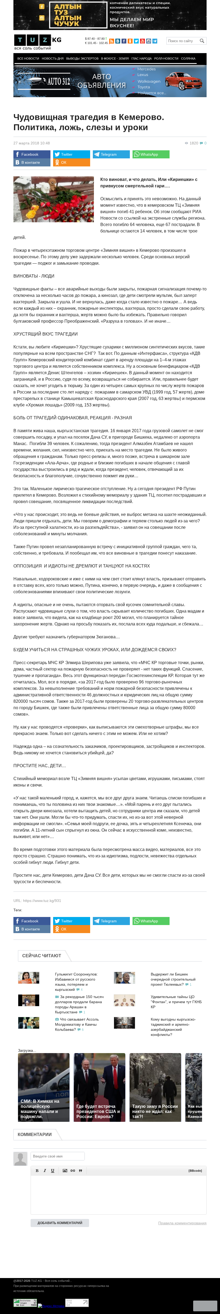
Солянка (188, 58)
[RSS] (111, 41)
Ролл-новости (166, 58)
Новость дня (53, 58)
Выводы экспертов (82, 58)
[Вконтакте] (117, 41)
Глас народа (141, 58)
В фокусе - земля (115, 58)
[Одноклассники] (130, 41)
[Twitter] (136, 41)
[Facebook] (124, 41)
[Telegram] (154, 41)
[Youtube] (142, 41)
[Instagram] (148, 41)
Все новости (28, 58)
